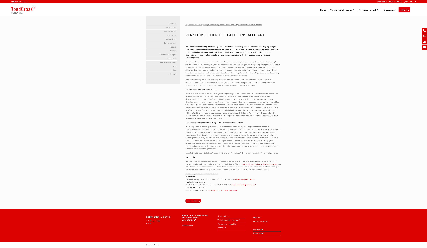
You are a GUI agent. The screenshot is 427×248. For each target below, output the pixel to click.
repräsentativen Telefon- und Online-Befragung (259, 164)
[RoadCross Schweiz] (23, 9)
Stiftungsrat (171, 35)
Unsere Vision (170, 27)
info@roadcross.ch (215, 190)
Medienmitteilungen (168, 54)
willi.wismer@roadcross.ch (244, 179)
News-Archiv (171, 58)
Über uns (172, 23)
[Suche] (415, 9)
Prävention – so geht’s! (227, 224)
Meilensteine (171, 39)
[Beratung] (424, 30)
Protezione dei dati (260, 221)
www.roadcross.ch (231, 190)
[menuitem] (323, 9)
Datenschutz (258, 233)
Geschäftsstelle (170, 31)
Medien (173, 50)
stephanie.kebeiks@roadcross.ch (243, 185)
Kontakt (173, 70)
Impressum (257, 217)
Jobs (174, 66)
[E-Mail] (424, 41)
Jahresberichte (170, 43)
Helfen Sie (172, 74)
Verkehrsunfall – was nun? (229, 220)
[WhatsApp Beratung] (424, 36)
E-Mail (148, 223)
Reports (173, 47)
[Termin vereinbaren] (424, 47)
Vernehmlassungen (168, 62)
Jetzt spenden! (187, 225)
